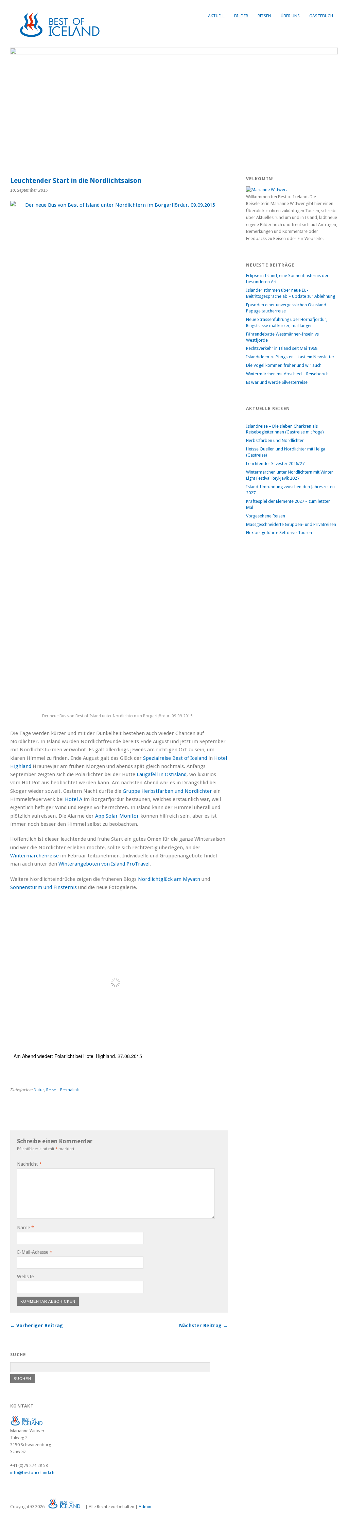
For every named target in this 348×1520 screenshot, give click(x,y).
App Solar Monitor (117, 816)
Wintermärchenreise (34, 856)
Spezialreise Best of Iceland (175, 758)
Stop (330, 59)
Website (25, 1276)
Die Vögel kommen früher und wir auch (283, 365)
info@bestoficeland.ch (32, 1472)
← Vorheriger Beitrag (36, 1325)
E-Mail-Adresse (34, 1252)
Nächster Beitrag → (203, 1325)
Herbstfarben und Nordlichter (275, 440)
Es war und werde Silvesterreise (277, 382)
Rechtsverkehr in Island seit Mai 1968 (281, 348)
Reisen (264, 15)
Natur (39, 1090)
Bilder (241, 15)
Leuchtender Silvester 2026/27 (275, 463)
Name (25, 1227)
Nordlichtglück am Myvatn (169, 879)
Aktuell (216, 15)
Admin (145, 1506)
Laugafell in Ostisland (162, 774)
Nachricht (29, 1164)
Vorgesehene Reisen (265, 515)
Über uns (290, 15)
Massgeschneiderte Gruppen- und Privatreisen (291, 524)
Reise (51, 1090)
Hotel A (73, 799)
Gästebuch (321, 15)
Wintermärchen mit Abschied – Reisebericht (288, 373)
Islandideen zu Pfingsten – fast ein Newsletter (290, 356)
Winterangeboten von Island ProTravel (104, 864)
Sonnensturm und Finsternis (43, 887)
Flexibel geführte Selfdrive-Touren (279, 532)
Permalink (69, 1090)
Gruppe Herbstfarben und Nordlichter (167, 791)
